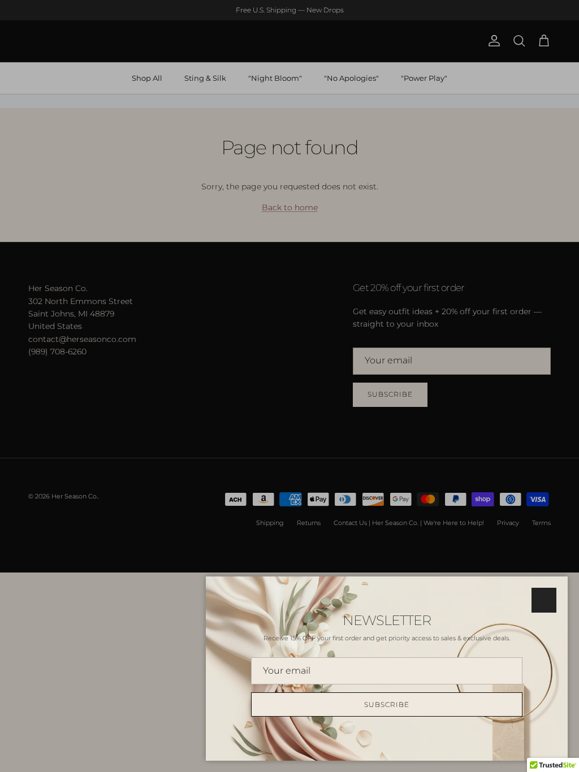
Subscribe (386, 704)
